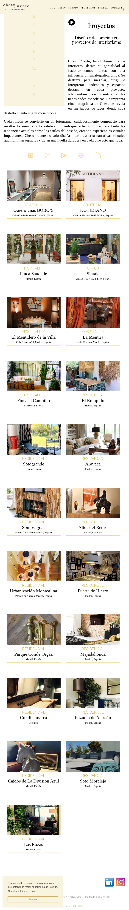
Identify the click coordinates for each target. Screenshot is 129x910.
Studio (73, 7)
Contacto (117, 7)
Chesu (62, 7)
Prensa (103, 7)
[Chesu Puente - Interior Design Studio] (16, 12)
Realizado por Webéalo (97, 897)
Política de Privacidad (69, 897)
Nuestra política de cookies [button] (23, 891)
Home (51, 7)
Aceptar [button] (33, 899)
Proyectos (88, 7)
